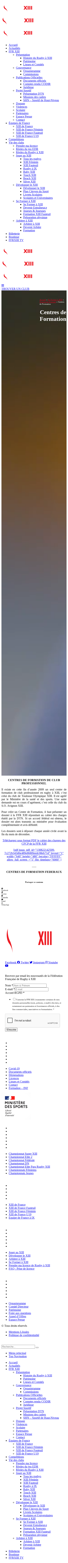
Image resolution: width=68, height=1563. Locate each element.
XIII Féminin (30, 162)
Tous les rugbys (32, 158)
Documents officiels (34, 80)
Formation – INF (19, 1062)
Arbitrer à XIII (24, 220)
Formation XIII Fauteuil (37, 214)
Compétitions (16, 139)
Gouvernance (23, 67)
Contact (20, 119)
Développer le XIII (27, 184)
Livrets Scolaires (32, 194)
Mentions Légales (19, 1331)
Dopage (20, 103)
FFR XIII (14, 51)
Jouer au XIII (23, 155)
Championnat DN (20, 1137)
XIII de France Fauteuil (29, 132)
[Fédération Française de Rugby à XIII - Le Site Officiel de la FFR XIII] (17, 26)
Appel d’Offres (18, 1293)
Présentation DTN (33, 93)
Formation (29, 230)
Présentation (23, 54)
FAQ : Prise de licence (22, 1246)
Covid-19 (15, 1042)
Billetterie (14, 233)
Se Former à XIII (26, 201)
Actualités (14, 48)
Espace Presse (24, 116)
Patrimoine (29, 61)
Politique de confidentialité (24, 1335)
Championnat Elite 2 (21, 1131)
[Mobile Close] (3, 1343)
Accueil (13, 44)
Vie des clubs (16, 142)
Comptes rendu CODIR (37, 83)
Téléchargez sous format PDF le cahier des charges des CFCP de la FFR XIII (34, 842)
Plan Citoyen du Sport (36, 191)
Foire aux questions (21, 1290)
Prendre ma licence (27, 145)
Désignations (17, 1049)
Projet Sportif (23, 90)
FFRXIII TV (16, 240)
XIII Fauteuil (30, 165)
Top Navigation (18, 1356)
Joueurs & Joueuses (34, 210)
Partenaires (22, 113)
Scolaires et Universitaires (38, 197)
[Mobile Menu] (2, 285)
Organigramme (31, 70)
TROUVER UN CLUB (15, 288)
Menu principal (17, 1353)
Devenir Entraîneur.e (35, 207)
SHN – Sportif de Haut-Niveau (41, 100)
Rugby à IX (30, 168)
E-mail (10, 989)
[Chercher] (37, 1347)
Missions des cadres (34, 97)
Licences (15, 1052)
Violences (21, 106)
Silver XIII (29, 181)
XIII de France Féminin (29, 129)
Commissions (31, 74)
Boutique (14, 236)
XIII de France (24, 126)
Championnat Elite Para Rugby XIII (30, 1141)
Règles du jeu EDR (27, 149)
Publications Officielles (29, 77)
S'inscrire (11, 1029)
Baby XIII (29, 171)
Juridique (28, 87)
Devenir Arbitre (32, 227)
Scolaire (20, 110)
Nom (9, 985)
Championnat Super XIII (24, 1128)
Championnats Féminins (23, 1144)
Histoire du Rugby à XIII (37, 57)
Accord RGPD (14, 992)
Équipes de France (19, 123)
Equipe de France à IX (23, 1198)
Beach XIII (29, 178)
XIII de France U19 (27, 136)
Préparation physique (35, 217)
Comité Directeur (19, 1284)
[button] (34, 889)
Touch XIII (29, 175)
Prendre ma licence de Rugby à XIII (30, 1243)
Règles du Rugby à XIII (30, 152)
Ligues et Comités (33, 64)
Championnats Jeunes (22, 1147)
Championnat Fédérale (23, 1134)
